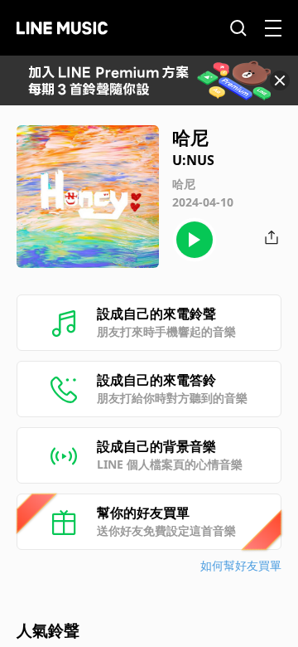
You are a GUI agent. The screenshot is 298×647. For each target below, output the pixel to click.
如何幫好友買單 (240, 565)
